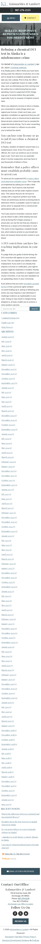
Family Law (6, 322)
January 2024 (6, 466)
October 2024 (7, 425)
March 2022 (6, 559)
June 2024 (5, 443)
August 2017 (6, 800)
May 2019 (5, 712)
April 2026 (5, 355)
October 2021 (6, 582)
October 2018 (6, 739)
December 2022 (7, 517)
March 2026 (6, 360)
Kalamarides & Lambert (24, 64)
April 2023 (5, 503)
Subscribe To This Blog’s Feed (17, 854)
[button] (10, 18)
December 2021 (7, 573)
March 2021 (6, 614)
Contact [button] (31, 18)
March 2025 (6, 411)
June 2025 (5, 397)
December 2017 (7, 781)
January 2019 (6, 726)
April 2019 (5, 716)
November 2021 (7, 577)
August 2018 (6, 749)
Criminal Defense (19, 68)
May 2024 (5, 448)
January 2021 (6, 624)
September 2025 (8, 383)
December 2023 (7, 471)
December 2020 (7, 628)
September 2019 (8, 698)
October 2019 (7, 693)
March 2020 (6, 670)
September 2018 (8, 744)
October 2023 (7, 480)
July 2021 (5, 596)
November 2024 (8, 420)
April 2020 (5, 665)
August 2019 (6, 702)
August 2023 (6, 489)
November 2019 (7, 688)
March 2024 (6, 457)
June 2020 (5, 656)
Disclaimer (9, 937)
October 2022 (7, 526)
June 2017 (5, 804)
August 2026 (6, 337)
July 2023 (5, 494)
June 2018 (5, 758)
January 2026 (6, 364)
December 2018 (7, 730)
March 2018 (6, 772)
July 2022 (5, 540)
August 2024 (6, 434)
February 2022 (7, 564)
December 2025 (7, 369)
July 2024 (5, 438)
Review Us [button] (20, 921)
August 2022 (6, 536)
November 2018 (7, 735)
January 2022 (6, 568)
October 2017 (6, 790)
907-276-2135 (23, 10)
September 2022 (8, 531)
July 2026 (5, 341)
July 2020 (5, 651)
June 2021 (5, 601)
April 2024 (5, 452)
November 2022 (7, 522)
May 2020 (5, 661)
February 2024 (7, 462)
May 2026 (5, 351)
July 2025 (5, 392)
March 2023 (6, 508)
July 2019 (5, 707)
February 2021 (7, 619)
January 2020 (6, 679)
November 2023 (7, 476)
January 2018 (6, 776)
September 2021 (8, 587)
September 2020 (8, 642)
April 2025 (5, 406)
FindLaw (35, 940)
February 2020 (7, 675)
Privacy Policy (29, 937)
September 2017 (7, 795)
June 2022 (5, 545)
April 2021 (5, 610)
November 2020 (8, 633)
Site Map (18, 937)
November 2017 (7, 786)
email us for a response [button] (21, 871)
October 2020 (7, 638)
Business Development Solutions (15, 940)
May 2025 (5, 401)
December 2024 (7, 415)
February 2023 (7, 513)
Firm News (5, 327)
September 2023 (8, 485)
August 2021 (6, 591)
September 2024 (8, 429)
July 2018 (5, 753)
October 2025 (7, 378)
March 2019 (6, 721)
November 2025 (7, 374)
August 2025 (6, 388)
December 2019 (7, 684)
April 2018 (5, 767)
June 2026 (5, 346)
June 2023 (5, 499)
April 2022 (5, 554)
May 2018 (5, 763)
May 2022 (5, 550)
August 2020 (6, 647)
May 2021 (5, 605)
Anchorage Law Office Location (20, 904)
